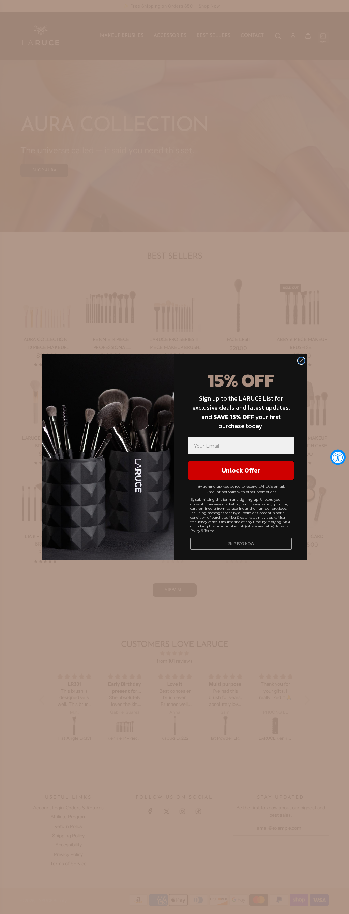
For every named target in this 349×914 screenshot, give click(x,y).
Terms (209, 530)
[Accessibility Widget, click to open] (338, 457)
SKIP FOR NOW (241, 543)
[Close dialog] (301, 360)
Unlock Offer (241, 470)
